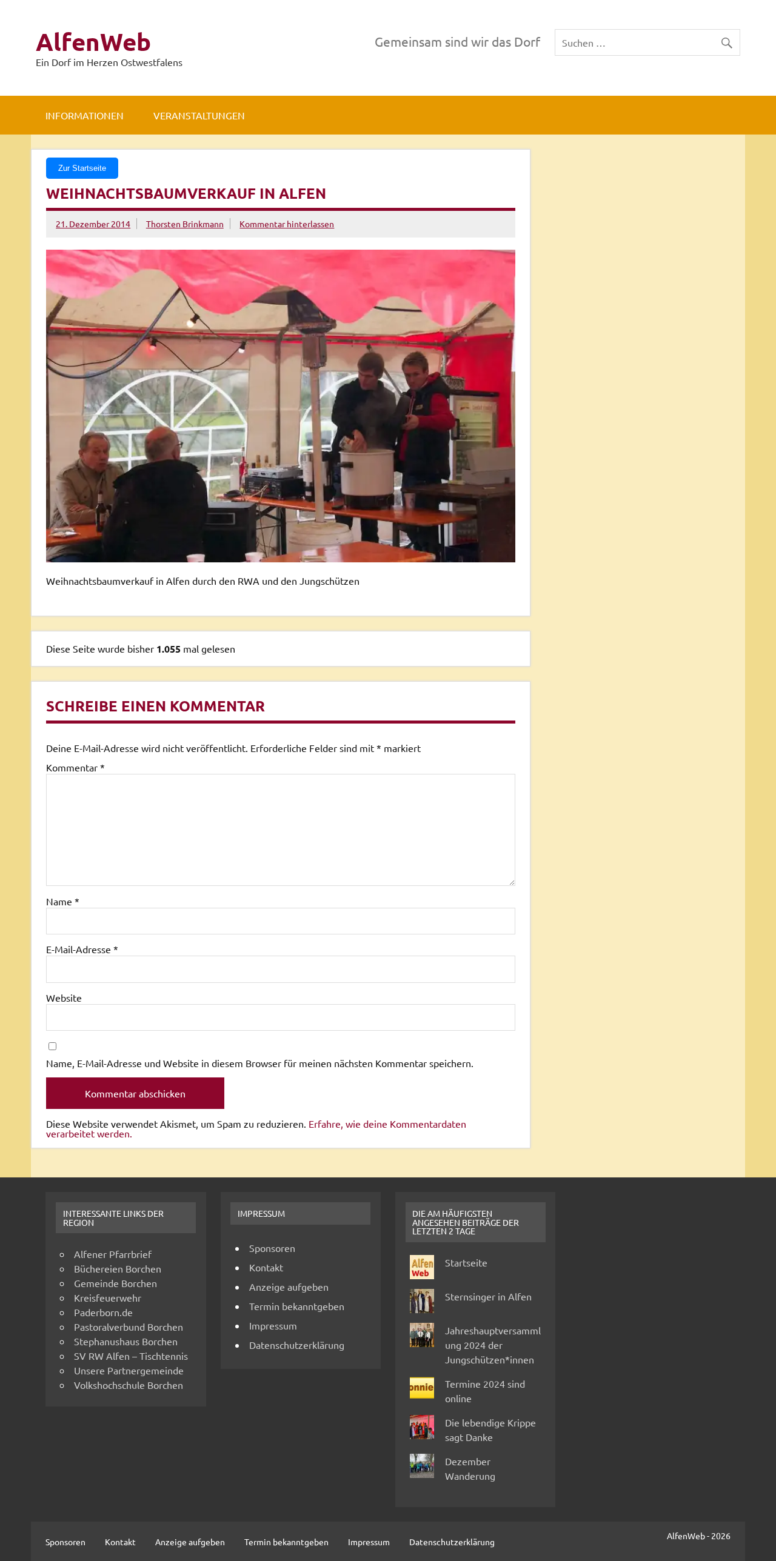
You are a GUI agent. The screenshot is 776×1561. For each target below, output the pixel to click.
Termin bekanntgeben (296, 1306)
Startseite (466, 1262)
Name (62, 901)
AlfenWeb (93, 41)
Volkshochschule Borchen (128, 1385)
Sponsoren (272, 1248)
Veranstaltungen (199, 115)
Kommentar (75, 767)
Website (64, 997)
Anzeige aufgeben (289, 1286)
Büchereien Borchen (117, 1268)
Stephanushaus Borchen (126, 1341)
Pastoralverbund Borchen (128, 1326)
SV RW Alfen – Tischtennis (131, 1356)
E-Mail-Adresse (82, 949)
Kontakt (266, 1267)
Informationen (84, 115)
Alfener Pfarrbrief (113, 1254)
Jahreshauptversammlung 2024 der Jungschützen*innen (493, 1344)
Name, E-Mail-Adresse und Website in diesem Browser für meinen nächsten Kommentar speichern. (259, 1063)
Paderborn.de (103, 1312)
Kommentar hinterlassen (286, 223)
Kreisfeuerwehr (107, 1297)
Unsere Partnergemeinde (129, 1370)
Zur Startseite (82, 168)
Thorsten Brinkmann (185, 223)
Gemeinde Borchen (115, 1283)
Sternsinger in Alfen (488, 1296)
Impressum (273, 1325)
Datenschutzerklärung (296, 1345)
